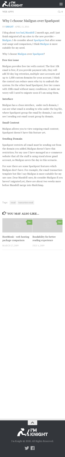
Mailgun (6, 40)
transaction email (25, 202)
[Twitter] (27, 448)
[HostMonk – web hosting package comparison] (17, 225)
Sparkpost (39, 40)
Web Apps (8, 11)
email (13, 202)
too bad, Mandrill (25, 32)
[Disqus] (32, 295)
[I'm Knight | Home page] (16, 4)
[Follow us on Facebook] (32, 448)
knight (10, 26)
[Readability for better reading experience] (47, 225)
